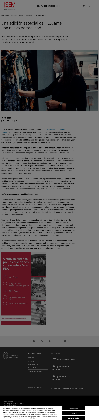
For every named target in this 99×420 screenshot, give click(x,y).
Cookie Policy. (33, 418)
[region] (49, 413)
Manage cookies (73, 408)
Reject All (73, 413)
